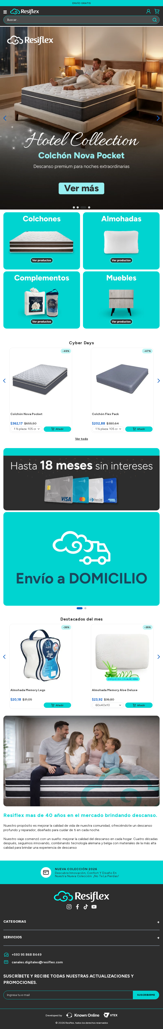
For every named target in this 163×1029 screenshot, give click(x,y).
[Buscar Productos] (156, 20)
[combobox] (81, 21)
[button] (74, 207)
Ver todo (81, 439)
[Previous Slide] (5, 118)
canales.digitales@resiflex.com (37, 962)
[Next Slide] (158, 118)
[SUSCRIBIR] (146, 995)
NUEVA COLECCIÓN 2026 (76, 869)
